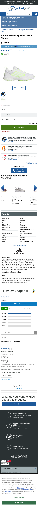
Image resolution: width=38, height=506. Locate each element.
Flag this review (5, 379)
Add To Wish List (31, 163)
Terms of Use (7, 491)
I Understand (19, 502)
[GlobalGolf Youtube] (22, 456)
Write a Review (23, 51)
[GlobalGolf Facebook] (15, 456)
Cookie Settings (19, 497)
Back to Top (19, 388)
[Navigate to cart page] (34, 14)
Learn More (10, 141)
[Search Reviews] (35, 332)
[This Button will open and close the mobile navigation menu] (2, 14)
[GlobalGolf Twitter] (19, 456)
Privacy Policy (21, 488)
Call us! (20, 170)
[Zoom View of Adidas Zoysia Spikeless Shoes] (19, 73)
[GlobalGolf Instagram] (25, 456)
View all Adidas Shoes (19, 245)
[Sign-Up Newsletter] (12, 456)
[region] (19, 489)
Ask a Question (19, 404)
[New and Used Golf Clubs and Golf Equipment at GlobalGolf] (19, 10)
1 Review (15, 51)
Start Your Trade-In (12, 159)
